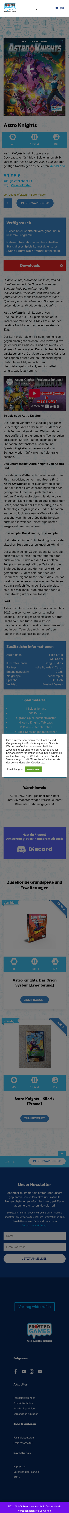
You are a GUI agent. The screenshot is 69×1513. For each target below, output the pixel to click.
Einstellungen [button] (14, 769)
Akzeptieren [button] (33, 769)
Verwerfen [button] (45, 1510)
